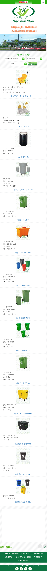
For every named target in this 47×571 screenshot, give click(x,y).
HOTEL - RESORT (12, 553)
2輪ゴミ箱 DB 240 (23, 318)
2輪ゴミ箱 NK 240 (23, 285)
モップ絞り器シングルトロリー (23, 96)
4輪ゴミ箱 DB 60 (23, 383)
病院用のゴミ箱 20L (23, 502)
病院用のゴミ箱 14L (23, 474)
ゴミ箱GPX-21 (23, 157)
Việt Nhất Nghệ (23, 14)
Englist (23, 2)
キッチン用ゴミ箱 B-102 (23, 190)
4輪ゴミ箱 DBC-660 (23, 253)
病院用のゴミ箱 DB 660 (23, 414)
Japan (26, 2)
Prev (4, 43)
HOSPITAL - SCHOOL (23, 557)
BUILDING (25, 553)
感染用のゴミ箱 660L (23, 444)
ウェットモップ (23, 127)
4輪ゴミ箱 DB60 (23, 220)
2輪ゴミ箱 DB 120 (23, 350)
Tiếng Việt (20, 2)
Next (43, 43)
